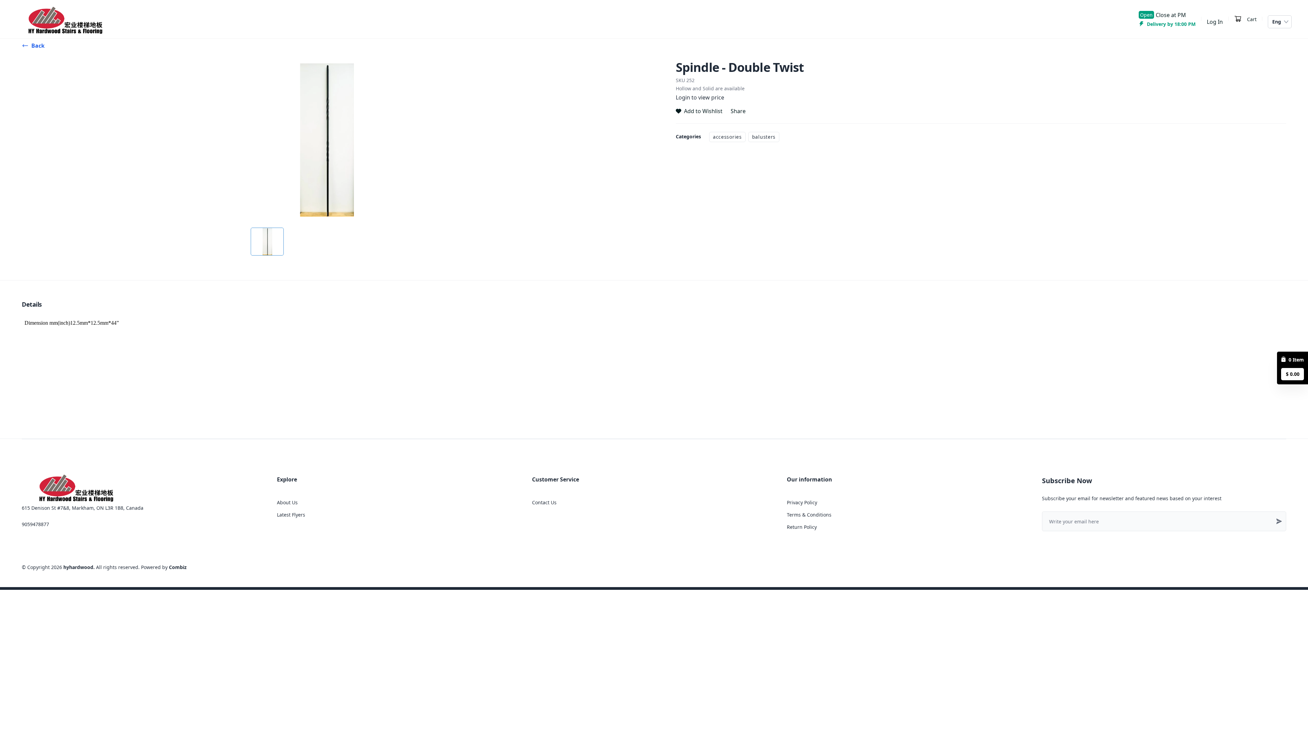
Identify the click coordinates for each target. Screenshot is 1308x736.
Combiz (178, 567)
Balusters (764, 137)
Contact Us (544, 502)
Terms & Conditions (809, 514)
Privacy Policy (802, 502)
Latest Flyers (291, 514)
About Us (287, 502)
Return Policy (802, 527)
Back (38, 45)
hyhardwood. (79, 567)
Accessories (727, 137)
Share (738, 111)
